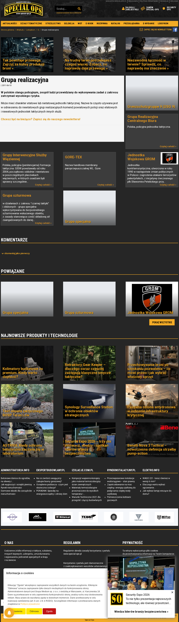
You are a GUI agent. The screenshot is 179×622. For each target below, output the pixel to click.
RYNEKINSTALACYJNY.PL (121, 470)
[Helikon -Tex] (12, 517)
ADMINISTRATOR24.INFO (15, 470)
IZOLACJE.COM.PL (82, 470)
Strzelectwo (52, 23)
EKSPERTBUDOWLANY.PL (50, 470)
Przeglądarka (131, 23)
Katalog (115, 23)
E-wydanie (148, 23)
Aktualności (10, 23)
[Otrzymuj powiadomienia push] (9, 613)
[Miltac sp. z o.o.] (139, 517)
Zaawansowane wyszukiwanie (68, 13)
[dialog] (141, 587)
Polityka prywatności (149, 1)
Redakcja (164, 1)
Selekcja (69, 23)
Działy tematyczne (31, 23)
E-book (89, 23)
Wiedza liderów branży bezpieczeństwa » (141, 611)
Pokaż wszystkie (162, 322)
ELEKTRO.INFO (151, 470)
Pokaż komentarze (17, 253)
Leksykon (163, 23)
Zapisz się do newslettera (158, 29)
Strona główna (7, 30)
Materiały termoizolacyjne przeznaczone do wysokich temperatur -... (85, 490)
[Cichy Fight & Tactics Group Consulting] (88, 517)
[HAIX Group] (164, 517)
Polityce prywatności (30, 604)
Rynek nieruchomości (11, 487)
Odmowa (34, 611)
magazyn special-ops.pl (116, 1)
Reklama (174, 1)
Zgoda (49, 611)
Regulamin (133, 1)
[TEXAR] (63, 517)
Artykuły (20, 30)
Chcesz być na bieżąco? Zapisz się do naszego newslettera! (40, 119)
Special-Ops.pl (23, 8)
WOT (80, 23)
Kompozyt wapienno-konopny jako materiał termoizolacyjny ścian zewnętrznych (86, 481)
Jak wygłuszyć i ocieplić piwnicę (16, 484)
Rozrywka (102, 23)
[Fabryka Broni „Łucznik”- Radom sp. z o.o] (113, 517)
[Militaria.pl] (37, 517)
